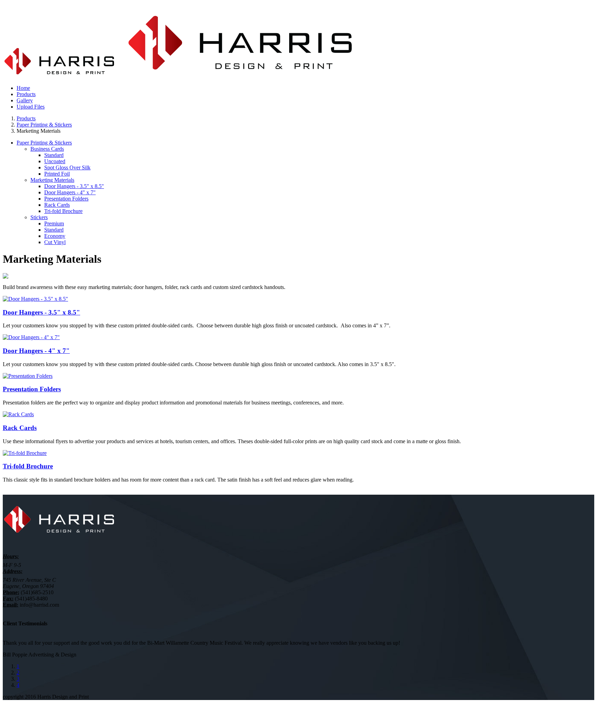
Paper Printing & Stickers (44, 125)
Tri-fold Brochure (63, 211)
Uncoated (54, 161)
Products (26, 118)
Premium (54, 223)
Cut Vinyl (55, 242)
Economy (54, 236)
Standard (54, 155)
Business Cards (47, 149)
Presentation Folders (66, 199)
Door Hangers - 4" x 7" (70, 192)
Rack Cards (57, 205)
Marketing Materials (52, 180)
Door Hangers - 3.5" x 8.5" (74, 186)
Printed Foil (57, 174)
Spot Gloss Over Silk (67, 167)
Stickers (39, 217)
